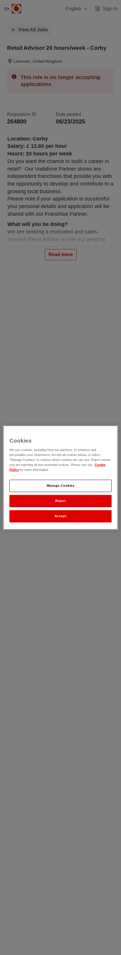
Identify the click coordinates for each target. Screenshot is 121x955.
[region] (60, 477)
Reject (60, 501)
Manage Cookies (61, 486)
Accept (60, 516)
